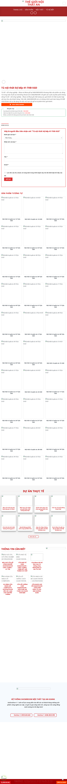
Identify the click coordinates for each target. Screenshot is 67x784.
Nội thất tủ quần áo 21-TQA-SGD (11, 392)
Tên (6, 157)
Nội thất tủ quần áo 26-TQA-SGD (11, 421)
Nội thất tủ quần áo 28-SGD (33, 449)
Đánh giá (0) (5, 125)
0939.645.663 (6, 782)
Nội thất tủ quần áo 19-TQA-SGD (55, 220)
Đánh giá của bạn (10, 134)
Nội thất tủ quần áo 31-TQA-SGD (55, 277)
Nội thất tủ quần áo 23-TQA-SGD (55, 479)
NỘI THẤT (40, 10)
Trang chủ (17, 10)
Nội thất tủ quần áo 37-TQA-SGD (11, 450)
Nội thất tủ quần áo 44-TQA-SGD (33, 363)
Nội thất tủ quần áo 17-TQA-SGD (55, 306)
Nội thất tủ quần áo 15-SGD (55, 363)
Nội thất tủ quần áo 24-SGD (33, 392)
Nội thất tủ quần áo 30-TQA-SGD (11, 363)
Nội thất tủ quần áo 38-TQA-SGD (33, 277)
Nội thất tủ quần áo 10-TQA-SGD (11, 248)
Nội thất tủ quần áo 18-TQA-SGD (55, 450)
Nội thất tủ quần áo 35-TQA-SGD (11, 335)
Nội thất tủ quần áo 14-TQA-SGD (55, 248)
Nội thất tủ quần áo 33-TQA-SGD (33, 248)
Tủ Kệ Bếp (50, 10)
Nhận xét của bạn (10, 142)
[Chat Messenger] (64, 779)
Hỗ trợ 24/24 (62, 782)
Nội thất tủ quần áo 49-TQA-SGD (11, 306)
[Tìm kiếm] (64, 3)
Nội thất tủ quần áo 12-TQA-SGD (11, 220)
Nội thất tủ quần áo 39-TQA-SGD (11, 479)
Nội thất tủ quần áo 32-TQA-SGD (33, 479)
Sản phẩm (29, 10)
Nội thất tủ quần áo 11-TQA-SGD (55, 392)
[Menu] (2, 3)
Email (6, 165)
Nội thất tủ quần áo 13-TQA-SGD (11, 277)
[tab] (5, 125)
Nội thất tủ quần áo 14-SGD (33, 219)
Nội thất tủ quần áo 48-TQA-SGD (55, 335)
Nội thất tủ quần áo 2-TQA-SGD (33, 335)
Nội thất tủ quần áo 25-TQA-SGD (33, 421)
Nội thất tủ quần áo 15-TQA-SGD (55, 421)
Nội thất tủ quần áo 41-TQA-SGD (33, 306)
